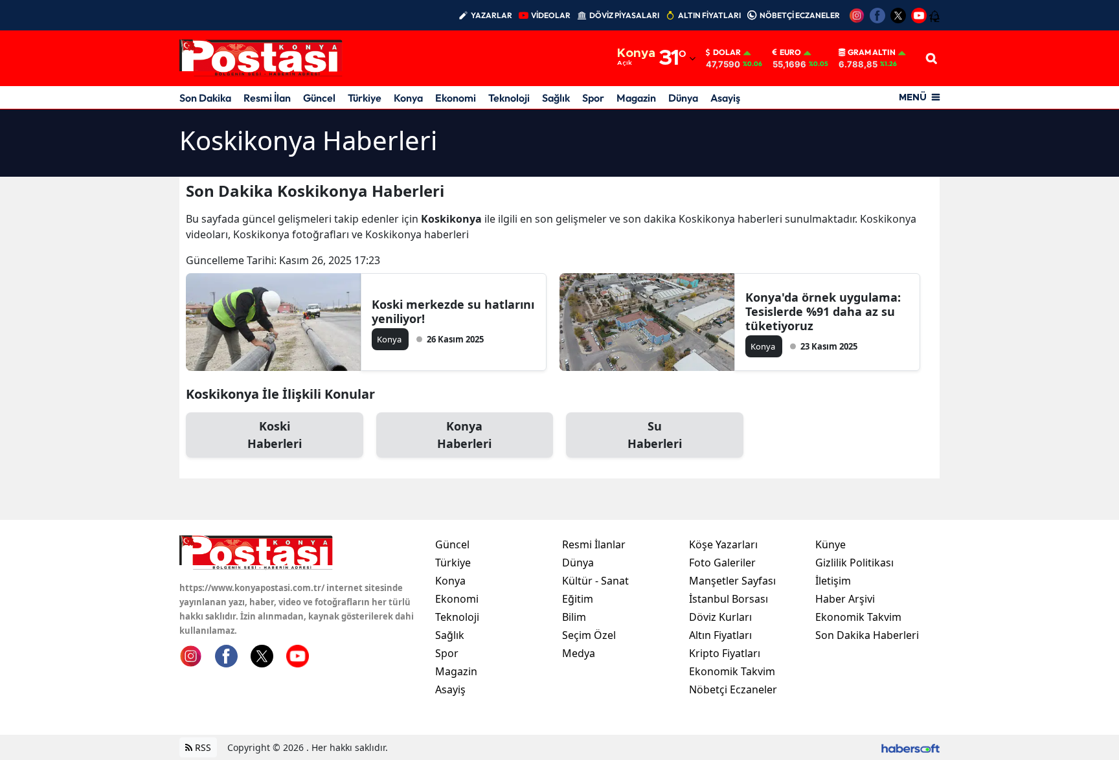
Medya (578, 653)
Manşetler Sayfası (732, 581)
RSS (201, 747)
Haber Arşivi (845, 599)
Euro (790, 52)
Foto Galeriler (722, 562)
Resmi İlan (267, 97)
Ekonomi (455, 97)
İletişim (833, 581)
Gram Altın (872, 52)
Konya (408, 97)
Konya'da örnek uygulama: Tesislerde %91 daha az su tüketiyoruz (823, 311)
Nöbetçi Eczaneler (733, 689)
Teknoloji (509, 97)
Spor (593, 97)
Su (654, 434)
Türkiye (364, 97)
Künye (830, 544)
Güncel (319, 97)
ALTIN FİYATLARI (709, 15)
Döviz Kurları (720, 617)
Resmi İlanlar (594, 544)
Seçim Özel (589, 635)
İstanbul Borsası (728, 599)
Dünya (683, 97)
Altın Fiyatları (720, 635)
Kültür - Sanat (595, 581)
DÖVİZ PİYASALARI (624, 15)
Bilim (574, 617)
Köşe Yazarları (723, 544)
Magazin (636, 97)
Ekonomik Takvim (732, 671)
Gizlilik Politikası (854, 562)
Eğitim (577, 599)
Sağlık (556, 97)
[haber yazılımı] (910, 747)
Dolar (727, 52)
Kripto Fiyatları (724, 653)
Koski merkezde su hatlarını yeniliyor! (453, 311)
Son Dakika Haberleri (867, 635)
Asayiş (725, 97)
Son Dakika (205, 97)
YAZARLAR (491, 15)
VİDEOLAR (551, 15)
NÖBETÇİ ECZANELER (800, 15)
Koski (274, 434)
